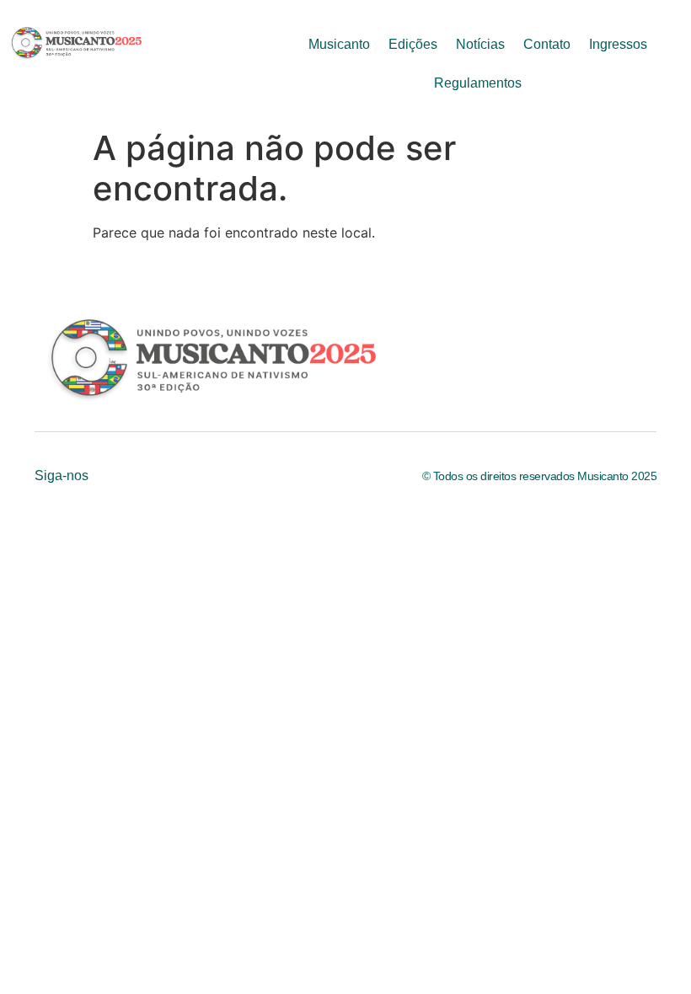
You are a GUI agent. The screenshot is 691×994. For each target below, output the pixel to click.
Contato (546, 44)
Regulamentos (478, 83)
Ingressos (618, 44)
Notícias (480, 44)
